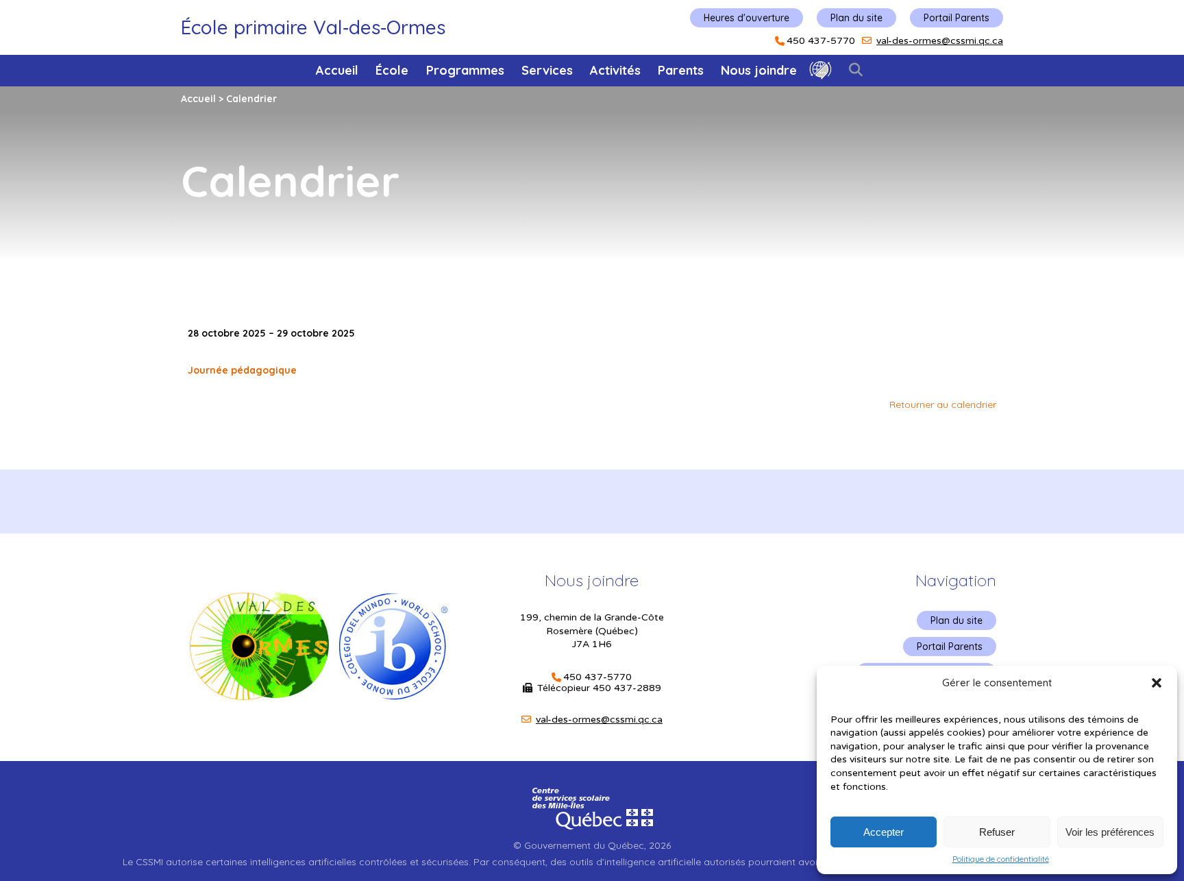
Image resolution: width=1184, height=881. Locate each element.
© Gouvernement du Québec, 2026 (592, 845)
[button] (1156, 683)
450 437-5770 (821, 41)
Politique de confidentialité (1000, 859)
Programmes (465, 70)
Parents (681, 70)
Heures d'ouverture (746, 18)
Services (547, 70)
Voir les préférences (1110, 832)
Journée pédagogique (242, 370)
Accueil (337, 70)
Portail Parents (956, 18)
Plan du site (856, 18)
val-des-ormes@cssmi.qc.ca (939, 41)
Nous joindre (759, 70)
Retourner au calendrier (942, 404)
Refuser (997, 832)
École (391, 70)
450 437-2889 (627, 688)
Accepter (883, 832)
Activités (615, 70)
